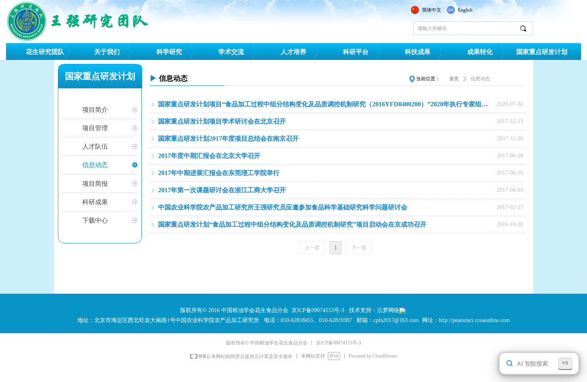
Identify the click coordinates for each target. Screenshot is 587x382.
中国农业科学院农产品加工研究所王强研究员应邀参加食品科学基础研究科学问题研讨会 (282, 207)
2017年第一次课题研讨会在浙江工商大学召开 (222, 190)
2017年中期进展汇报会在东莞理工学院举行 (219, 172)
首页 (454, 79)
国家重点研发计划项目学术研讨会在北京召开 (222, 121)
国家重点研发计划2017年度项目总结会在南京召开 (228, 138)
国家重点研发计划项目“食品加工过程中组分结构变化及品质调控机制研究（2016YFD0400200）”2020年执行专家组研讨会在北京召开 (325, 104)
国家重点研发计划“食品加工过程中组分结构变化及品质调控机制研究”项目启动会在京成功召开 (292, 224)
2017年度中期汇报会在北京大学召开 (209, 155)
